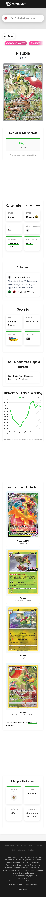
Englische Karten (15, 43)
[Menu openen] (40, 4)
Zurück (9, 36)
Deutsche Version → (32, 205)
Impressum (21, 845)
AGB (30, 845)
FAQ (13, 850)
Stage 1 (12, 217)
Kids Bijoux (23, 889)
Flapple (22, 379)
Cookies (39, 845)
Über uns (21, 850)
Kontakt (31, 850)
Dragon (30, 217)
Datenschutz (9, 845)
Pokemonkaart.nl (15, 885)
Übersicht (32, 722)
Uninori (29, 243)
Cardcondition (31, 885)
